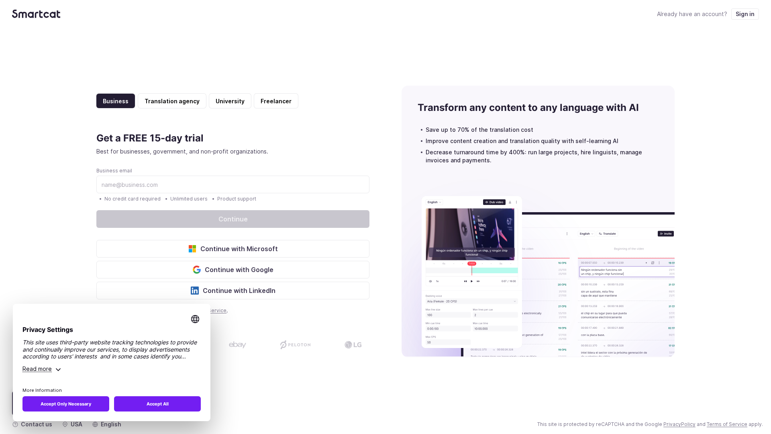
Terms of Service (727, 424)
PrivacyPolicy (679, 424)
